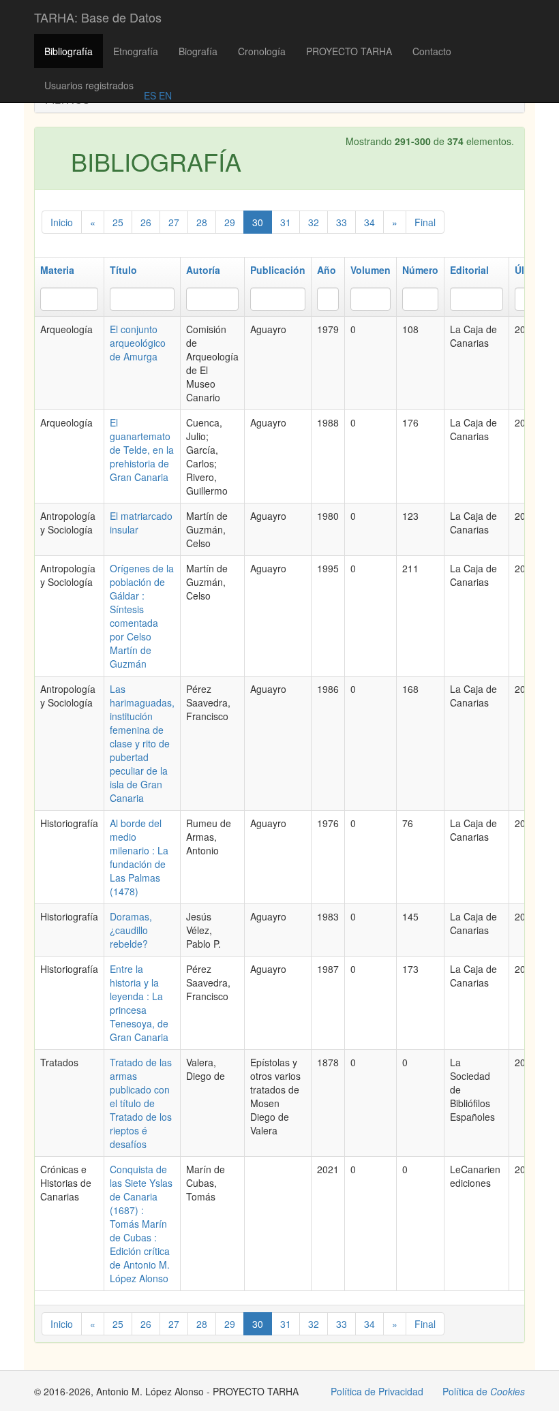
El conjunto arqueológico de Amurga (138, 342)
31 (285, 222)
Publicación (277, 270)
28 (201, 222)
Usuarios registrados (89, 85)
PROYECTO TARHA (349, 51)
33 (341, 222)
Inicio (61, 222)
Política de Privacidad (377, 1391)
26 (145, 222)
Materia (57, 270)
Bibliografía (68, 51)
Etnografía (135, 51)
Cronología (262, 51)
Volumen (370, 270)
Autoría (203, 270)
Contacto (431, 51)
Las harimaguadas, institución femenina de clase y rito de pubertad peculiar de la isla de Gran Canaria (142, 743)
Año (326, 270)
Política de (483, 1391)
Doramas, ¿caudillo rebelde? (131, 930)
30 (257, 222)
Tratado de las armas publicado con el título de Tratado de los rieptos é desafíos (141, 1103)
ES (150, 95)
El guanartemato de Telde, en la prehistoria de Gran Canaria (142, 450)
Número (420, 270)
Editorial (469, 270)
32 (313, 222)
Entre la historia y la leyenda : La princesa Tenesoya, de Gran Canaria (139, 1003)
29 (229, 222)
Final (425, 222)
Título (123, 270)
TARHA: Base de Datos (98, 17)
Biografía (198, 51)
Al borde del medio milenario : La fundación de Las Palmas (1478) (139, 857)
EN (164, 95)
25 (117, 222)
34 (369, 222)
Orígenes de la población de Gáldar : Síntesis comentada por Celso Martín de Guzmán (142, 615)
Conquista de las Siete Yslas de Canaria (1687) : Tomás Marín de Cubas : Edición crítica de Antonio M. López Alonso (141, 1223)
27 (173, 222)
